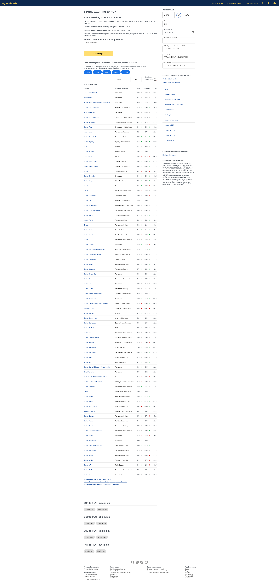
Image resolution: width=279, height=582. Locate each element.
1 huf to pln (89, 551)
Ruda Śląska (119, 465)
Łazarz (123, 151)
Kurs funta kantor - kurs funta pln (158, 572)
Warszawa (118, 98)
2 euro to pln (102, 509)
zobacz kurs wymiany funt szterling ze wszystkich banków (105, 482)
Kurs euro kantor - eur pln (155, 569)
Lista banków (169, 110)
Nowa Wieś (125, 455)
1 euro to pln (89, 509)
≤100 (88, 72)
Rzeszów (118, 249)
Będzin (117, 156)
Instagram (141, 562)
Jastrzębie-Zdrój (120, 195)
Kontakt (187, 578)
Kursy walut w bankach (234, 3)
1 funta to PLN (170, 130)
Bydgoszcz (118, 127)
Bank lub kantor (169, 21)
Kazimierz (124, 421)
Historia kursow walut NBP (174, 104)
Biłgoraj (117, 142)
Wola (125, 171)
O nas (187, 569)
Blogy (187, 571)
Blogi (166, 89)
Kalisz (117, 362)
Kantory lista (169, 115)
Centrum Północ (126, 117)
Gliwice (117, 396)
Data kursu (148, 77)
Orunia (124, 161)
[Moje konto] (274, 3)
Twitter (137, 562)
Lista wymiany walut (171, 120)
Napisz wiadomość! (169, 155)
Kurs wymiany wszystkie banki (120, 572)
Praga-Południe (128, 470)
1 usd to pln (89, 537)
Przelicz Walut (11, 3)
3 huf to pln (101, 551)
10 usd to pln (101, 537)
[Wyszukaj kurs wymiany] (262, 3)
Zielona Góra (119, 323)
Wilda (123, 230)
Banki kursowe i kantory (118, 569)
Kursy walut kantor (252, 3)
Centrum (128, 323)
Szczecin (118, 406)
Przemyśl (118, 382)
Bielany (125, 289)
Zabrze (117, 117)
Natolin (125, 269)
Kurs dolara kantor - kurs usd (157, 571)
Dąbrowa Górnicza (121, 445)
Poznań (117, 146)
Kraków (117, 264)
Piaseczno (118, 93)
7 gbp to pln (102, 523)
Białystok (118, 357)
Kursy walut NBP (218, 3)
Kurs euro (113, 574)
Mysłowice (118, 440)
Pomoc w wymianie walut (171, 82)
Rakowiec (126, 215)
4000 (107, 72)
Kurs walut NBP (115, 571)
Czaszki (123, 362)
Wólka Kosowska (120, 328)
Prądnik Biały (125, 401)
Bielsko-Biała (119, 205)
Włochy (125, 220)
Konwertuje (98, 54)
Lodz (116, 318)
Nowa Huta (125, 264)
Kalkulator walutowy (90, 574)
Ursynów (126, 132)
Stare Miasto (126, 191)
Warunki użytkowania (189, 573)
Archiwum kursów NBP (172, 99)
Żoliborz (126, 450)
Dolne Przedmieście (132, 205)
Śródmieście (126, 107)
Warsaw (117, 460)
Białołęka (126, 426)
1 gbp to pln (89, 523)
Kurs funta (113, 578)
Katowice (118, 293)
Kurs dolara (114, 576)
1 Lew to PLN (169, 140)
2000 (97, 72)
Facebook (132, 562)
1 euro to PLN (169, 125)
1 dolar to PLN (170, 135)
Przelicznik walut (89, 576)
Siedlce (117, 313)
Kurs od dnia (168, 29)
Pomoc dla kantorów (91, 569)
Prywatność (189, 576)
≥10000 (125, 72)
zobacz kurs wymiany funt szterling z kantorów (101, 484)
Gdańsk (117, 107)
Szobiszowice (125, 396)
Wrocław (118, 191)
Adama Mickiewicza (129, 382)
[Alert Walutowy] (268, 3)
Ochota (125, 137)
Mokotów (125, 460)
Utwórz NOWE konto (169, 79)
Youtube (146, 562)
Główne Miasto (127, 411)
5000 (116, 72)
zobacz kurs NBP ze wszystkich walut (97, 479)
